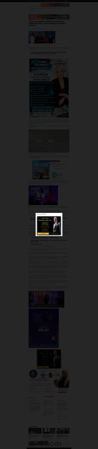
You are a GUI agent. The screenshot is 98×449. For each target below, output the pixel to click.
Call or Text (43, 233)
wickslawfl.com (55, 233)
